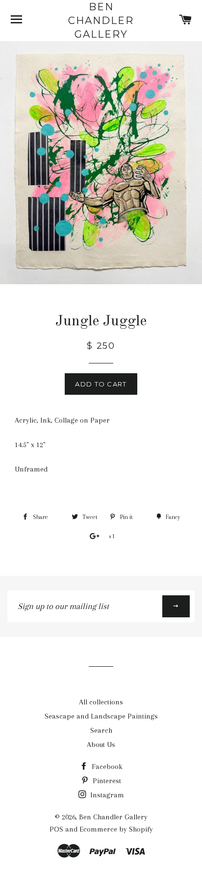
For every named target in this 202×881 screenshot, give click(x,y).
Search (101, 730)
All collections (101, 702)
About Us (101, 744)
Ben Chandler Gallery (101, 20)
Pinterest (106, 780)
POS (56, 829)
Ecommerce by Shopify (116, 829)
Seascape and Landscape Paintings (101, 716)
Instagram (106, 795)
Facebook (106, 766)
